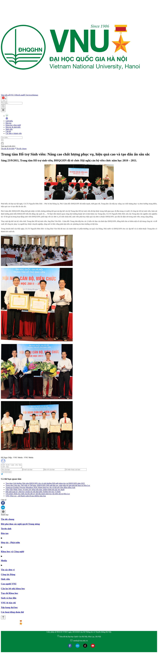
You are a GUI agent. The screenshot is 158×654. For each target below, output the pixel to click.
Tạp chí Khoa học (9, 593)
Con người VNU (9, 584)
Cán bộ (8, 131)
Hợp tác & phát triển (13, 127)
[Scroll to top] (3, 617)
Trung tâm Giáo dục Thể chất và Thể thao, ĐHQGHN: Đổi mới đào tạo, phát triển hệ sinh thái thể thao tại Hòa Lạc (48, 485)
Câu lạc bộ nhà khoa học (13, 588)
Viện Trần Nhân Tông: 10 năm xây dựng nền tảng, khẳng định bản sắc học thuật (35, 490)
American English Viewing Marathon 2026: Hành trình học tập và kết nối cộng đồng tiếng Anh (40, 487)
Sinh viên (9, 129)
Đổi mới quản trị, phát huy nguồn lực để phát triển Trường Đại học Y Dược (33, 492)
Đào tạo (8, 123)
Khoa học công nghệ (13, 125)
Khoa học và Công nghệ (12, 551)
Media (4, 560)
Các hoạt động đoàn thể (12, 612)
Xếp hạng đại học (9, 607)
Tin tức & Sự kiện (7, 149)
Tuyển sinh (6, 528)
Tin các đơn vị (8, 569)
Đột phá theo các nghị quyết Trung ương (20, 524)
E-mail (21, 95)
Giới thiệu (9, 121)
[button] (79, 503)
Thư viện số (5, 95)
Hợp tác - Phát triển (10, 542)
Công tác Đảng (8, 574)
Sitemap (35, 95)
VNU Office (14, 95)
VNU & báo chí (8, 602)
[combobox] (4, 99)
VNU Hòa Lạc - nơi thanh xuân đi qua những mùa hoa (26, 496)
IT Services (28, 95)
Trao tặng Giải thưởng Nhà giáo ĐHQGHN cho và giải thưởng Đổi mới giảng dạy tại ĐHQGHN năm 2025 (45, 483)
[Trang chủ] (70, 93)
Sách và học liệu (8, 598)
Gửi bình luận (6, 472)
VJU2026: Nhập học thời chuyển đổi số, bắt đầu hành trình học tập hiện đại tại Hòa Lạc (38, 494)
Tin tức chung (21, 149)
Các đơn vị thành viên (14, 133)
